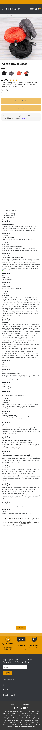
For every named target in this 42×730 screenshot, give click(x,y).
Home (3, 16)
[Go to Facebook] (14, 708)
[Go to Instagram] (17, 708)
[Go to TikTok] (28, 708)
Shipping (8, 83)
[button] (13, 80)
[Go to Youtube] (24, 708)
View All (21, 628)
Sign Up (7, 673)
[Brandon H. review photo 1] (11, 270)
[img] (6, 221)
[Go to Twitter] (21, 708)
